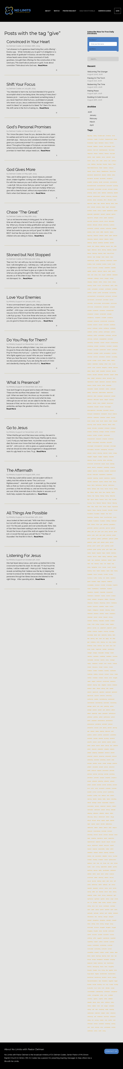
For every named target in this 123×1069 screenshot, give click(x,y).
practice (109, 742)
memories (96, 660)
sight (114, 895)
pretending (90, 759)
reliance (105, 827)
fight (88, 499)
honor (94, 570)
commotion (90, 303)
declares (89, 374)
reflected (113, 809)
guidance (89, 549)
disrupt (110, 414)
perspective (90, 727)
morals (116, 674)
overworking (113, 702)
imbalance (109, 581)
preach (89, 749)
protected (94, 781)
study (100, 931)
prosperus (113, 777)
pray (111, 745)
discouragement (91, 410)
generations (112, 524)
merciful (102, 660)
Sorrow (94, 171)
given (99, 531)
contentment (102, 349)
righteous (89, 863)
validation (110, 998)
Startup (98, 171)
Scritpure (111, 167)
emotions (89, 435)
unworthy (89, 998)
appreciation (97, 214)
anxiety (95, 210)
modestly (106, 670)
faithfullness (99, 485)
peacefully (94, 713)
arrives (101, 217)
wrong (104, 1031)
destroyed (113, 389)
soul (97, 906)
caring (95, 274)
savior (102, 874)
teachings (98, 956)
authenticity (90, 228)
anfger (103, 207)
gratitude (111, 538)
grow (102, 545)
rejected (112, 820)
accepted (89, 182)
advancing (108, 196)
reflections (95, 813)
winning (97, 1020)
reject (88, 824)
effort (113, 424)
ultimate (107, 988)
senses (113, 884)
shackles (101, 891)
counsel (89, 360)
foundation (97, 513)
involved (102, 624)
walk (96, 1009)
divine (88, 421)
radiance (104, 795)
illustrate (94, 581)
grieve (107, 542)
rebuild (89, 802)
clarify (112, 285)
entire (104, 460)
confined (95, 332)
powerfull (112, 738)
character (95, 282)
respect (112, 845)
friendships (90, 517)
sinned (116, 899)
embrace (89, 431)
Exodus (106, 143)
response (94, 849)
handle (89, 553)
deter (95, 396)
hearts (114, 560)
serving (89, 891)
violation (94, 1006)
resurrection (98, 856)
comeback (101, 289)
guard (111, 545)
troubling (99, 984)
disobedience (96, 414)
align (98, 203)
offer (107, 688)
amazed (93, 207)
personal (110, 724)
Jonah (101, 160)
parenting (106, 706)
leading (109, 635)
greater (116, 538)
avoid (94, 232)
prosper (89, 781)
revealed (89, 859)
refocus (95, 817)
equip (107, 463)
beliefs (106, 235)
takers (88, 956)
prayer (102, 745)
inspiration (101, 606)
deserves (114, 381)
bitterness (94, 250)
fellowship (112, 496)
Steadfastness (104, 171)
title (107, 970)
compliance (110, 317)
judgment (109, 628)
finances (101, 499)
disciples (96, 406)
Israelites (98, 157)
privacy (100, 763)
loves (111, 645)
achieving (89, 192)
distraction (102, 417)
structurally (90, 927)
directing (111, 399)
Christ (113, 135)
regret (107, 820)
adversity (89, 200)
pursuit (105, 792)
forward (115, 510)
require (108, 841)
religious (115, 827)
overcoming (109, 695)
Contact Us (111, 1051)
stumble (105, 931)
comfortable (108, 289)
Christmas (108, 135)
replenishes (111, 838)
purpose (89, 792)
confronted (108, 335)
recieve (99, 802)
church (99, 285)
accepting (95, 182)
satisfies (89, 874)
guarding (107, 545)
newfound (98, 681)
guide (94, 549)
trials (100, 981)
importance (90, 592)
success (112, 934)
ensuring (99, 460)
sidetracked (109, 895)
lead (88, 638)
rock (108, 863)
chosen (94, 285)
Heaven (96, 153)
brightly (97, 260)
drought (115, 421)
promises (89, 774)
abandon (104, 175)
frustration (102, 521)
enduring (99, 453)
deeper (112, 374)
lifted (114, 638)
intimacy (111, 617)
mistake (95, 670)
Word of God (113, 171)
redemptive (97, 809)
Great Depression (103, 150)
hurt (104, 578)
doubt (101, 421)
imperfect (109, 588)
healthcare (109, 556)
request (103, 841)
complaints (97, 317)
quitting (95, 795)
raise (108, 795)
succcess (94, 934)
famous (111, 488)
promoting (111, 774)
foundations (90, 513)
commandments (91, 296)
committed (105, 299)
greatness (89, 542)
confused (114, 335)
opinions (89, 692)
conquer (107, 342)
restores (101, 852)
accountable (98, 189)
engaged (89, 456)
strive (97, 924)
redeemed (102, 806)
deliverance (98, 378)
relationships (109, 824)
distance (115, 414)
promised (112, 770)
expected (89, 478)
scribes (106, 874)
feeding (97, 496)
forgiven (89, 510)
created (104, 360)
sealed (95, 877)
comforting (114, 289)
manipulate (101, 652)
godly (104, 535)
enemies (105, 453)
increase (113, 595)
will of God (106, 1016)
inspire (106, 606)
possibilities (113, 735)
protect (89, 784)
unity (105, 995)
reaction (95, 799)
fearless (89, 496)
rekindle (103, 824)
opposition (101, 692)
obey (99, 685)
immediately (90, 585)
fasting (116, 488)
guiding (99, 549)
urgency (95, 998)
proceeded (95, 767)
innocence (95, 606)
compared (112, 307)
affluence (110, 200)
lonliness (100, 645)
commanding (112, 292)
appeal (104, 210)
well (95, 1016)
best (93, 246)
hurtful (95, 578)
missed (100, 667)
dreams (106, 421)
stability (110, 913)
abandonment (97, 175)
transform (104, 977)
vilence (89, 1006)
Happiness (90, 153)
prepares (112, 749)
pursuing (99, 792)
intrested (89, 620)
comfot (99, 292)
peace (99, 713)
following (114, 503)
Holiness (106, 153)
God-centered (107, 146)
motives (106, 677)
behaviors (95, 235)
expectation (109, 474)
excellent (107, 471)
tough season (90, 973)
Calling (95, 135)
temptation (106, 959)
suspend (96, 952)
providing (109, 784)
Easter (115, 139)
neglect (93, 681)
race (99, 795)
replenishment (91, 841)
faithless (94, 488)
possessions (106, 735)
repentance (100, 838)
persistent (104, 724)
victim (102, 1002)
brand (103, 257)
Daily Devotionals (87, 11)
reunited (115, 856)
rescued (113, 841)
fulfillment (113, 521)
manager (89, 652)
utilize (105, 998)
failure (89, 485)
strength (114, 920)
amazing (98, 207)
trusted (111, 984)
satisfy (94, 874)
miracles (115, 663)
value (98, 1002)
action (99, 192)
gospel (114, 535)
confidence (106, 328)
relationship (90, 827)
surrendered (96, 945)
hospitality (89, 574)
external (106, 481)
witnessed (90, 1023)
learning (92, 638)
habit (115, 549)
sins (88, 902)
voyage (106, 1006)
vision (98, 1006)
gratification (105, 538)
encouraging (90, 449)
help (113, 563)
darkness (115, 367)
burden (109, 264)
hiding (88, 567)
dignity (101, 399)
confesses (94, 328)
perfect (101, 717)
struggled (102, 927)
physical (96, 727)
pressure (114, 756)
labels (95, 635)
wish (114, 1020)
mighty (89, 663)
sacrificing (89, 870)
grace (88, 538)
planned (110, 727)
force (100, 506)
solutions (109, 902)
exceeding (100, 471)
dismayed (89, 414)
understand (107, 991)
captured (100, 271)
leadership (104, 635)
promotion (96, 777)
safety (100, 870)
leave (100, 638)
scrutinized (90, 877)
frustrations (96, 521)
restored (96, 852)
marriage (107, 652)
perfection (89, 717)
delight (93, 378)
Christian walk (101, 135)
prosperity (107, 777)
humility (111, 574)
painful (94, 706)
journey (94, 628)
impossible (102, 592)
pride (113, 759)
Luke (88, 164)
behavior (101, 235)
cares (88, 274)
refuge (112, 817)
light (88, 642)
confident (89, 332)
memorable (90, 660)
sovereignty (106, 906)
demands (109, 378)
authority (102, 228)
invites (89, 624)
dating (88, 371)
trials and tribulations (92, 981)
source (100, 906)
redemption (90, 809)
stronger (107, 924)
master (112, 652)
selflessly (105, 884)
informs (108, 603)
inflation (106, 599)
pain (98, 706)
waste (106, 1009)
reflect (111, 813)
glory (93, 535)
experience (107, 478)
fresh (110, 513)
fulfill (88, 524)
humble (106, 574)
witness (96, 1023)
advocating (100, 200)
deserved (108, 381)
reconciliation (90, 806)
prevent (108, 759)
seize (111, 881)
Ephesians (101, 143)
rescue (89, 845)
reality (104, 799)
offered (98, 688)
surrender (109, 945)
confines (100, 332)
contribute (89, 353)
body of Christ (110, 253)
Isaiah (93, 157)
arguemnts (90, 217)
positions (89, 735)
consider (96, 346)
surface (101, 941)
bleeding (109, 250)
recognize (111, 802)
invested (107, 620)
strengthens (96, 920)
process (106, 767)
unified (89, 995)
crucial (113, 364)
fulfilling (108, 521)
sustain (107, 952)
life (111, 638)
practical (104, 742)
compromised (103, 321)
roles (112, 863)
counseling (114, 356)
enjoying (89, 460)
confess (100, 328)
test (105, 963)
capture (105, 271)
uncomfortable (91, 991)
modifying (89, 674)
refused (94, 820)
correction (108, 356)
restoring (106, 852)
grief (98, 542)
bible (115, 246)
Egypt (96, 143)
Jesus (93, 160)
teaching (104, 956)
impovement (109, 592)
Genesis (101, 146)
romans (116, 863)
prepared (106, 749)
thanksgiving (96, 966)
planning (115, 727)
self (109, 884)
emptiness (110, 439)
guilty (103, 549)
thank (106, 966)
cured (93, 367)
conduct (89, 328)
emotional (112, 431)
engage (100, 456)
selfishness (94, 884)
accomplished (113, 182)
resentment (95, 845)
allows (112, 203)
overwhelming (98, 702)
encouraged (90, 446)
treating (114, 977)
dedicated (100, 374)
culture (89, 367)
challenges (90, 278)
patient (89, 713)
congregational (102, 339)
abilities (109, 175)
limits (98, 642)
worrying (97, 1027)
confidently (113, 328)
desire (103, 385)
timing (103, 970)
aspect (105, 217)
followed (99, 503)
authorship (108, 228)
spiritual (102, 913)
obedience (112, 681)
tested (95, 963)
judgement (103, 628)
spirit (106, 913)
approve (113, 214)
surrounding (97, 948)
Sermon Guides (104, 11)
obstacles (114, 685)
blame (99, 250)
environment (97, 463)
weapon (103, 1013)
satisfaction (113, 870)
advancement (96, 196)
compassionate (110, 310)
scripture (111, 874)
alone (88, 207)
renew (115, 834)
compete (109, 314)
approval (108, 214)
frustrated (89, 521)
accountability (90, 189)
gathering (105, 524)
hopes (107, 570)
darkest (110, 367)
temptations (100, 959)
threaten (95, 970)
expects (101, 478)
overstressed (111, 699)
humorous (89, 578)
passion (100, 710)
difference (89, 399)
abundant (96, 178)
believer (101, 239)
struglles (95, 931)
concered (89, 324)
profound (93, 770)
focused (114, 499)
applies (115, 210)
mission (111, 667)
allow (116, 203)
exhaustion (95, 474)
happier (94, 553)
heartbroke (104, 560)
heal (93, 560)
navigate (115, 677)
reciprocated (105, 802)
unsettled (110, 995)
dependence (90, 381)
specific (102, 909)
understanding (99, 991)
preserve (95, 756)
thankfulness (110, 963)
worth (99, 1031)
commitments (90, 299)
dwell (94, 424)
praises (114, 742)
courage (94, 360)
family (102, 488)
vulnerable (111, 1006)
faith (98, 488)
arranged (96, 217)
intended (101, 610)
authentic (96, 228)
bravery (107, 257)
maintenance (111, 649)
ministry (110, 663)
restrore (89, 856)
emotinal (107, 431)
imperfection (103, 588)
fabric (110, 481)
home (99, 567)
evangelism (100, 467)
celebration (115, 274)
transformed (90, 977)
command (114, 296)
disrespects (104, 414)
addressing (110, 192)
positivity (100, 735)
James (103, 157)
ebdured (99, 424)
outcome (96, 695)
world (92, 1027)
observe (109, 685)
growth (98, 545)
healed (99, 556)
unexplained (114, 991)
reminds (96, 834)
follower (109, 503)
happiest (99, 553)
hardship (89, 556)
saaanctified (104, 866)
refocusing (90, 817)
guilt (107, 549)
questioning (111, 792)
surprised (106, 941)
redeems (109, 806)
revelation (100, 859)
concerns (95, 324)
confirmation (107, 332)
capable (89, 271)
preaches (115, 745)
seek (107, 881)
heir (105, 563)
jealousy (89, 628)
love (114, 645)
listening (103, 642)
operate (111, 688)
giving (106, 531)
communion (114, 303)
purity (96, 788)
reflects (107, 813)
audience (112, 225)
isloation (112, 624)
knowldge (111, 631)
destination (101, 389)
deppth (96, 381)
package (89, 706)
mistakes (89, 670)
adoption (116, 192)
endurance (111, 449)
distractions (96, 417)
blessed (114, 250)
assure (106, 221)
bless (104, 253)
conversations (107, 353)
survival (109, 948)
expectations (102, 474)
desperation (90, 389)
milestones (95, 663)
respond (89, 849)
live (107, 642)
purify (92, 788)
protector (112, 781)
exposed (89, 481)
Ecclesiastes (90, 143)
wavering (111, 1009)
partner (112, 706)
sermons (101, 888)
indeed (89, 599)
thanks (101, 966)
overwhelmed (90, 702)
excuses (89, 474)
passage (89, 710)
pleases (92, 731)
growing (89, 545)
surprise (89, 945)
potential (101, 738)
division (93, 421)
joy (98, 628)
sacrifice (115, 866)
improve (108, 595)
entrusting (109, 460)
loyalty (93, 649)
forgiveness (115, 506)
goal (101, 535)
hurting (100, 578)
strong (111, 924)
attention (89, 225)
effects (109, 424)
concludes (106, 324)
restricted (111, 852)
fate (88, 492)
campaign (100, 267)
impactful (115, 585)
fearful (113, 492)
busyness (94, 267)
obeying (95, 685)
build (94, 264)
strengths (108, 920)
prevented (96, 759)
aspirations (110, 217)
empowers (98, 439)
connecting (90, 342)
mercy (107, 660)
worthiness (90, 1031)
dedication (106, 374)
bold (94, 257)
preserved (89, 756)
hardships (113, 553)
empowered (107, 435)
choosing (89, 285)
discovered (105, 410)
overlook (96, 699)
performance (107, 717)
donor (97, 421)
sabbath (110, 866)
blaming (104, 250)
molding (95, 674)
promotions (90, 777)
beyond (108, 246)
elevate (89, 428)
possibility (89, 738)
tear (116, 956)
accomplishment (101, 185)
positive (95, 735)
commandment (100, 296)
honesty (104, 567)
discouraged (108, 406)
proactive (114, 763)
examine (95, 471)
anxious (99, 210)
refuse (98, 820)
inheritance (114, 603)
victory (112, 1002)
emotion (95, 435)
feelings (102, 496)
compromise (111, 321)
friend (101, 517)
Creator (96, 139)
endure (94, 453)
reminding (89, 834)
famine (106, 488)
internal (100, 617)
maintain (104, 649)
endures (89, 453)
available (114, 228)
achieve (115, 189)
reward (106, 859)
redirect (103, 809)
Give (117, 11)
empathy (100, 435)
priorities (95, 763)
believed (115, 235)
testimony (100, 963)
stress (88, 924)
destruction (95, 392)
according (115, 185)
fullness (93, 524)
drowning (89, 424)
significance (90, 899)
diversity (113, 417)
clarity (116, 285)
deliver (104, 378)
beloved (95, 242)
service (114, 888)
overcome (102, 695)
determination (102, 392)
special (97, 909)
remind (100, 834)
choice (109, 282)
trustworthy (90, 988)
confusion (95, 339)
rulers (93, 866)
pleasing (102, 731)
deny (114, 378)
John (97, 160)
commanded (105, 292)
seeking (99, 881)
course (99, 360)
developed (100, 396)
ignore (88, 581)
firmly (106, 499)
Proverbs (105, 164)
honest (109, 567)
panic (101, 706)
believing (89, 242)
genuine (108, 528)
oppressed (108, 692)
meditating (102, 656)
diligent (106, 399)
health (88, 560)
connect (102, 342)
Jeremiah (108, 157)
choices (105, 282)
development (107, 396)
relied (110, 827)
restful (111, 849)
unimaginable (95, 995)
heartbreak (97, 560)
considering (90, 346)
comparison (95, 310)
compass (96, 314)
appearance (110, 210)
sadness (95, 870)
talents (93, 956)
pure (88, 788)
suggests (99, 938)
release (101, 827)
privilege (109, 763)
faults (100, 492)
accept (100, 182)
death (97, 371)
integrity (89, 610)
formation (104, 510)
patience (108, 710)
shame (106, 891)
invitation (112, 620)
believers (96, 239)
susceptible (90, 952)
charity (100, 282)
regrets (103, 820)
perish (88, 720)
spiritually (96, 913)
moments (101, 674)
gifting (89, 531)
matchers (89, 656)
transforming (97, 977)
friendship (96, 517)
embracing (95, 431)
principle (89, 763)
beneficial (100, 242)
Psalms (110, 164)
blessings (94, 253)
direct (99, 403)
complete (103, 317)
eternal (89, 467)
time (99, 970)
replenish (98, 841)
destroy (89, 392)
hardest (108, 553)
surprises (111, 941)
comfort (94, 292)
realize (108, 799)
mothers (89, 677)
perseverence (90, 724)
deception (102, 371)
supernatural (106, 938)
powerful (89, 742)
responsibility (101, 849)
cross (109, 364)
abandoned (90, 175)
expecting (95, 478)
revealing (95, 859)
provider (94, 784)
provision (115, 784)
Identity (89, 157)
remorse (105, 834)
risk (101, 863)
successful (106, 934)
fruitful (114, 517)
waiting (89, 1009)
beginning (89, 235)
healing (104, 556)
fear (93, 496)
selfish (100, 884)
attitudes (95, 225)
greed (94, 542)
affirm (105, 200)
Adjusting (89, 135)
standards (115, 913)
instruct (111, 606)
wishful (110, 1020)
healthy (115, 556)
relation (96, 827)
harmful (95, 556)
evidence (112, 467)
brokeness (102, 260)
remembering (96, 831)
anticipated (112, 207)
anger (107, 207)
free (107, 513)
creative (89, 364)
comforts (89, 292)
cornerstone (102, 356)
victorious (107, 1002)
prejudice (94, 749)
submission (111, 931)
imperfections (95, 588)
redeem (114, 806)
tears (112, 956)
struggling (89, 931)
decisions (108, 371)
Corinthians (90, 139)
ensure (94, 460)
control (101, 353)
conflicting (89, 335)
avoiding (89, 232)
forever (104, 506)
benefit (89, 246)
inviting (97, 624)
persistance (98, 724)
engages (95, 456)
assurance (95, 221)
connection (96, 342)
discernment (110, 403)
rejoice (97, 824)
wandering (101, 1009)
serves (106, 888)
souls (93, 906)
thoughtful (111, 966)
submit (89, 934)
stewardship (90, 916)
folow (92, 506)
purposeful (102, 788)
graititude (93, 538)
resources (106, 845)
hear (92, 563)
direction (89, 403)
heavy (101, 563)
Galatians (95, 146)
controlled (95, 353)
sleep (99, 902)
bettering (102, 246)
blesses (89, 253)
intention (102, 613)
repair (88, 838)
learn (97, 638)
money (111, 674)
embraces (113, 428)
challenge (96, 278)
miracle (89, 667)
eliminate (94, 428)
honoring (89, 570)
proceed (101, 767)
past (104, 710)
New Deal (99, 164)
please (97, 731)
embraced (106, 428)
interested (89, 617)
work (88, 1027)
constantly (115, 346)
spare (88, 909)
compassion (90, 314)
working (113, 1023)
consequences (114, 342)
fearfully (108, 492)
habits (110, 549)
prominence (105, 770)
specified (107, 909)
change (111, 278)
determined (110, 392)
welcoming (90, 1016)
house (95, 574)
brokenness (109, 260)
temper (89, 959)
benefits (112, 242)
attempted (111, 221)
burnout (89, 267)
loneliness (89, 645)
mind (105, 663)
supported (112, 938)
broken (115, 260)
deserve (89, 385)
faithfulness (111, 485)
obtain (94, 688)
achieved (110, 189)
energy (115, 453)
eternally (112, 463)
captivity (94, 271)
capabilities (107, 267)
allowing (108, 203)
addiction (104, 192)
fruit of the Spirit (108, 517)
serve (110, 888)
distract (108, 417)
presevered (108, 756)
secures (112, 877)
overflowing (90, 699)
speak (92, 909)
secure (89, 881)
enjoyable (111, 456)
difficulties (96, 399)
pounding (106, 738)
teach (108, 956)
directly (94, 403)
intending (107, 610)
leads (114, 635)
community (90, 307)
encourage (113, 446)
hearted (110, 560)
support (96, 941)
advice (94, 200)
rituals (104, 863)
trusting (116, 984)
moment (106, 674)
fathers (92, 492)
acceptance (109, 178)
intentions (96, 613)
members (115, 656)
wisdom (102, 1020)
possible (95, 738)
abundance (90, 178)
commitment (98, 299)
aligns (94, 203)
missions (105, 667)
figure (92, 499)
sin (91, 902)
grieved (103, 542)
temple (94, 959)
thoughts (89, 970)
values (94, 1002)
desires (99, 385)
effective (104, 424)
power (99, 742)
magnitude (98, 649)
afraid (114, 200)
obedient (89, 685)
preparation (100, 749)
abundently (103, 178)
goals (97, 535)
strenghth (111, 916)
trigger (116, 981)
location (114, 642)
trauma (109, 977)
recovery (97, 806)
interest (95, 617)
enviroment (90, 463)
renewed (111, 834)
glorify (115, 531)
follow (88, 506)
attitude (100, 225)
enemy (110, 453)
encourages (106, 446)
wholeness (100, 1016)
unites (101, 995)
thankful (89, 966)
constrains (89, 349)
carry (99, 274)
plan (88, 731)
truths (99, 988)
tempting (112, 959)
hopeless (103, 570)
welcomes (112, 1013)
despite (96, 389)
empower (104, 439)
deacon (93, 371)
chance (101, 278)
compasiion (102, 310)
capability (113, 267)
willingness (113, 1016)
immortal (103, 585)
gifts (93, 531)
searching (100, 877)
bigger (89, 250)
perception (105, 713)
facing (114, 481)
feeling (107, 496)
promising (100, 774)
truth (103, 988)
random (112, 795)
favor (104, 492)
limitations (93, 642)
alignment (89, 203)
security (94, 881)
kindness (95, 631)
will (92, 1020)
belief (110, 235)
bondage (98, 257)
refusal (89, 820)
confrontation (101, 335)
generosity (90, 528)
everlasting (106, 467)
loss (104, 645)
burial (113, 264)
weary (107, 1013)
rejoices (93, 824)
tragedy (97, 973)
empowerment (91, 439)
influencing (102, 603)
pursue (94, 792)
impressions (90, 595)
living (110, 642)
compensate (103, 314)
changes (106, 278)
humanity (100, 574)
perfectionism (112, 713)
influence (96, 603)
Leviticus (114, 160)
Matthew (93, 164)
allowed (103, 203)
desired (94, 385)
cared (109, 271)
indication (94, 599)
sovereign (112, 906)
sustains (102, 952)
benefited (106, 242)
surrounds (104, 948)
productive (111, 767)
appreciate (90, 214)
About (48, 11)
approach (103, 214)
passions (95, 710)
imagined (103, 581)
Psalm (114, 164)
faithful (89, 488)
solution (114, 902)
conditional (112, 324)
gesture (113, 528)
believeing (90, 239)
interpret (105, 617)
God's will (95, 150)
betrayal (97, 246)
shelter (95, 895)
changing (89, 282)
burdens (104, 264)
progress (99, 770)
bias (112, 246)
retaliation (104, 856)
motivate (101, 677)
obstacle (89, 688)
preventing (103, 759)
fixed (110, 499)
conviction (114, 353)
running (98, 866)
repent (105, 838)
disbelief (103, 403)
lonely (94, 645)
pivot (100, 727)
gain (101, 524)
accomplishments (91, 185)
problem (89, 767)
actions (95, 192)
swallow (112, 952)
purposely (108, 788)
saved (98, 874)
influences (90, 603)
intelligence (95, 610)
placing (104, 727)
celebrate (109, 274)
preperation (101, 752)
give (102, 531)
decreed (95, 374)
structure (96, 927)
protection (106, 781)
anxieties (89, 210)
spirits (115, 909)
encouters (97, 449)
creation (113, 360)
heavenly (96, 563)
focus (94, 503)
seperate (89, 888)
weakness (97, 1013)
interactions (112, 613)
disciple (101, 406)
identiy (108, 578)
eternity (94, 467)
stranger (105, 916)
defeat (116, 374)
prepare (89, 752)
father (96, 492)
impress (103, 595)
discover (112, 410)
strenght (89, 920)
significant (96, 899)
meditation (108, 656)
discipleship (90, 406)
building (89, 264)
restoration (89, 852)
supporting (90, 941)
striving (102, 924)
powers (95, 742)
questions (89, 795)
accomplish (109, 185)
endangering (104, 449)
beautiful (106, 232)
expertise (113, 478)
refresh (107, 817)
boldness (89, 257)
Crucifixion (101, 139)
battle (101, 232)
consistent (109, 346)
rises (98, 863)
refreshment (102, 817)
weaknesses (90, 1013)
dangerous (104, 367)
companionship (98, 307)
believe (111, 239)
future (97, 524)
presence (107, 752)
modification (113, 670)
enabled (89, 442)
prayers (98, 745)
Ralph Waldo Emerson (92, 167)
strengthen (102, 920)
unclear (112, 988)
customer (98, 367)
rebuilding (113, 799)
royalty (89, 866)
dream (110, 421)
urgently (101, 998)
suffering (89, 938)
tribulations (105, 981)
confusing (89, 339)
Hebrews (101, 153)
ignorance (113, 578)
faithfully (105, 485)
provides (99, 784)
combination (95, 289)
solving (89, 906)
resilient (101, 845)
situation (95, 902)
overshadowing (103, 699)
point (112, 731)
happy (103, 553)
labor (99, 635)
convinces (89, 356)
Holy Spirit (112, 153)
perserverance (101, 720)
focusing (89, 503)
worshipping (107, 1027)
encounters (103, 442)
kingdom (100, 631)
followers (104, 503)
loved (107, 645)
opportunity (95, 692)
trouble (94, 984)
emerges (101, 431)
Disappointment (109, 139)
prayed (93, 745)
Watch (56, 11)
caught (103, 274)
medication (96, 656)
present (112, 752)
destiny (107, 389)
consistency (102, 346)
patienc (113, 710)
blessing (100, 253)
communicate (97, 303)
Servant (89, 171)
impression (97, 595)
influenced (112, 599)
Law (109, 160)
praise (88, 745)
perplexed (94, 720)
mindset (101, 663)
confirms (113, 332)
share (110, 891)
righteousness (112, 859)
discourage (99, 410)
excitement (113, 471)
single (111, 899)
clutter (89, 289)
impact (89, 588)
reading (99, 799)
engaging (105, 456)
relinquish (89, 831)
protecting (100, 781)
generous (96, 528)
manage (95, 652)
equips (103, 463)
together (111, 970)
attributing (105, 225)
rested (107, 849)
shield (99, 895)
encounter (109, 442)
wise (106, 1020)
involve (107, 624)
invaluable (101, 620)
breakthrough (90, 260)
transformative (111, 973)
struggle (114, 927)
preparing (94, 752)
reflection (101, 813)
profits (88, 770)
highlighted (94, 567)
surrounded (90, 948)
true (104, 984)
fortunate (110, 510)
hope (112, 570)
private (104, 763)
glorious (89, 535)
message (112, 660)
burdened (98, 264)
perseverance (109, 720)
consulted (95, 349)
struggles (108, 927)
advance (103, 196)
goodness (108, 535)
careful (113, 271)
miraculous (95, 667)
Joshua (105, 160)
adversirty (114, 196)
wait (93, 1009)
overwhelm (106, 702)
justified (89, 631)
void (102, 1006)
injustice (89, 606)
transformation (103, 973)
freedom (103, 513)
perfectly (95, 717)
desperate (108, 385)
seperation (95, 888)
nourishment (106, 681)
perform (113, 717)
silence (107, 899)
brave (111, 257)
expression (95, 481)
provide (104, 784)
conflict (95, 335)
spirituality (90, 913)
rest (93, 856)
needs (88, 681)
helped (109, 563)
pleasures (107, 731)
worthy (95, 1031)
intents (106, 613)
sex (97, 891)
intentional (89, 613)
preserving (101, 756)
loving (88, 649)
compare (89, 310)
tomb (115, 970)
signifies (103, 899)
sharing (114, 891)
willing (89, 1020)
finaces (96, 499)
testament (89, 963)
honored (114, 567)
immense (97, 585)
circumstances (105, 285)
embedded (100, 428)
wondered (101, 1023)
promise (95, 774)
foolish (96, 506)
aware (97, 232)
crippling (101, 364)
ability (113, 175)
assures (101, 221)
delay (88, 378)
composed (89, 321)
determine (90, 396)
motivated (95, 677)
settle (93, 891)
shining (104, 895)
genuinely (102, 528)
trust (95, 988)
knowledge (90, 635)
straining (100, 916)
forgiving (99, 510)
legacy (107, 638)
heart (88, 563)
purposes (114, 788)
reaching (89, 799)
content (109, 349)
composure (96, 321)
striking (93, 924)
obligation (104, 685)
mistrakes (100, 670)
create (108, 360)
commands (108, 296)
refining (108, 809)
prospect (102, 777)
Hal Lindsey (112, 150)
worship (113, 1027)
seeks (103, 881)
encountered (95, 442)
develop (113, 396)
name (110, 677)
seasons (106, 877)
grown (94, 545)
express (101, 481)
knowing (106, 631)
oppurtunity (90, 695)
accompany (106, 182)
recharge (94, 802)
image (98, 581)
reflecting (89, 813)
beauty (111, 232)
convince (95, 356)
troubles (89, 984)
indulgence (100, 599)
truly (107, 984)
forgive (94, 510)
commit (111, 299)
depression (102, 381)
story (96, 916)
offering (103, 688)
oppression (114, 692)
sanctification (106, 870)
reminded (103, 831)
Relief (100, 167)
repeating (93, 838)
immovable (109, 585)
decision (114, 371)
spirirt (111, 909)
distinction (89, 417)
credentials (95, 364)
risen (94, 863)
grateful (99, 538)
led (103, 638)
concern (101, 324)
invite (93, 624)
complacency (90, 317)
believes (106, 239)
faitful (93, 485)
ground (111, 542)
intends (113, 610)
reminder (109, 831)
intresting (95, 620)
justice (114, 628)
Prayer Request (69, 11)
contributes (114, 349)
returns (110, 856)
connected (110, 339)
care (92, 274)
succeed (100, 934)
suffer (94, 938)
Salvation (105, 167)
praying (107, 745)
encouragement (98, 446)
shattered (89, 895)
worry (101, 1027)
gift (95, 531)
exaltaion (89, 471)
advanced (89, 196)
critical (105, 364)
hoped (98, 570)
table (116, 952)
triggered (111, 981)
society (104, 902)
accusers (104, 189)
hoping (115, 570)
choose (114, 282)
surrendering (103, 945)
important (96, 592)
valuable (89, 1002)
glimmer (111, 531)
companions (106, 307)
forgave (109, 506)
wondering (107, 1023)
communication (106, 303)
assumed (89, 221)
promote (106, 774)
